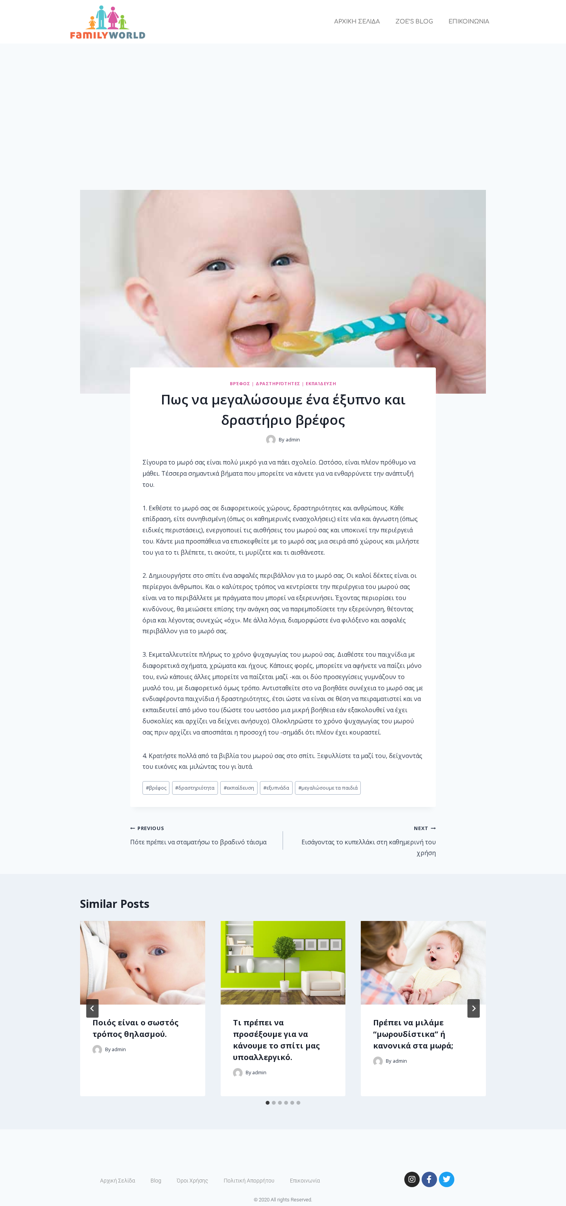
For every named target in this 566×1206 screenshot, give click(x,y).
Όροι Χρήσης (192, 1180)
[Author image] (271, 439)
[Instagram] (412, 1179)
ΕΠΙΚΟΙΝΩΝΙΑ (469, 21)
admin (293, 439)
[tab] (268, 1103)
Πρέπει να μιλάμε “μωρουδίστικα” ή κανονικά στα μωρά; (413, 1034)
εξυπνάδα (276, 787)
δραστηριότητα (194, 787)
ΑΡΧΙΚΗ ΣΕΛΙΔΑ (357, 21)
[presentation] (142, 962)
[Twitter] (446, 1179)
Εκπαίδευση (321, 383)
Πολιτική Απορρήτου (249, 1180)
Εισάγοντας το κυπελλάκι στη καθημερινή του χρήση (368, 841)
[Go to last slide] (92, 1008)
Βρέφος (240, 383)
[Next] (473, 1008)
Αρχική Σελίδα (117, 1180)
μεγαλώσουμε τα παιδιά (328, 787)
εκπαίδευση (239, 787)
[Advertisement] (283, 101)
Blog (156, 1180)
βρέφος (156, 787)
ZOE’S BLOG (414, 21)
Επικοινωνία (305, 1180)
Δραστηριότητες (278, 383)
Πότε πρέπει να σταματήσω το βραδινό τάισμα (198, 835)
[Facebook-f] (429, 1179)
